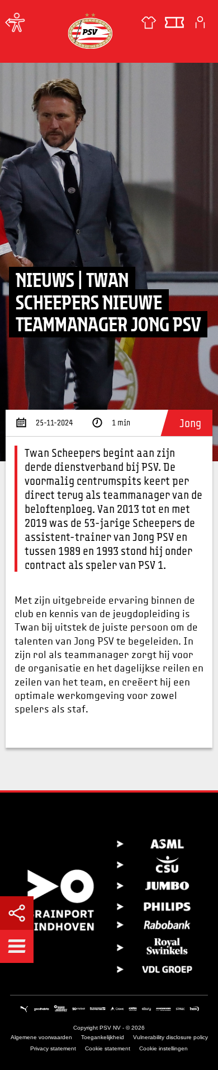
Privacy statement (53, 1048)
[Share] (17, 913)
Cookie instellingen (163, 1048)
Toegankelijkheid (102, 1037)
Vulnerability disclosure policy (170, 1037)
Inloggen (200, 22)
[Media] (11, 22)
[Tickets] (174, 22)
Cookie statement (107, 1048)
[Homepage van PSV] (90, 30)
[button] (17, 946)
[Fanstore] (149, 22)
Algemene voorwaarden (41, 1037)
